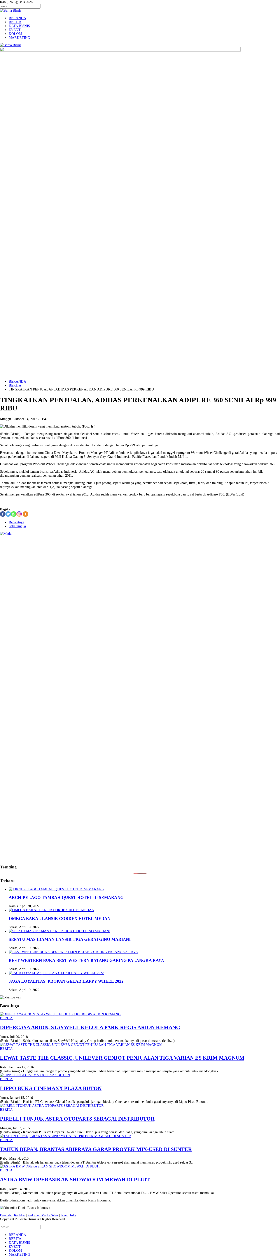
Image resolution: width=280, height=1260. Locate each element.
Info (73, 1215)
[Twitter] (8, 514)
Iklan (64, 1215)
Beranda (6, 1215)
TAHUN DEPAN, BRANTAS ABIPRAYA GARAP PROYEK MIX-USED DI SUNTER (96, 1149)
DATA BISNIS (19, 26)
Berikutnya (16, 522)
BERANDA (17, 18)
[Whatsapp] (13, 514)
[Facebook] (2, 514)
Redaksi (19, 1215)
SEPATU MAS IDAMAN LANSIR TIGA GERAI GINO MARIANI (70, 939)
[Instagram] (19, 514)
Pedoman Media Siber (43, 1215)
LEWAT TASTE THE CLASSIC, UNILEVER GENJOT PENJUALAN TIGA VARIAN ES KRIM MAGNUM (122, 1058)
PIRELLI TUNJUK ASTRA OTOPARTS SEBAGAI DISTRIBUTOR (77, 1119)
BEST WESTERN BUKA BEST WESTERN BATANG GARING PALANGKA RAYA (86, 960)
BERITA (15, 22)
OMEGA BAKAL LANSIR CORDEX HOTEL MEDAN (59, 918)
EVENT (15, 30)
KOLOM (15, 34)
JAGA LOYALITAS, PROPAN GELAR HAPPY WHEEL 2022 (66, 981)
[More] (25, 514)
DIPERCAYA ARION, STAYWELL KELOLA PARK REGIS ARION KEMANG (90, 1027)
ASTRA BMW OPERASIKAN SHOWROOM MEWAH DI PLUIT (75, 1179)
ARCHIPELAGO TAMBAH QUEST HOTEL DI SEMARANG (66, 897)
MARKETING (19, 37)
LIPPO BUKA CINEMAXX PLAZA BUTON (51, 1088)
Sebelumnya (17, 526)
